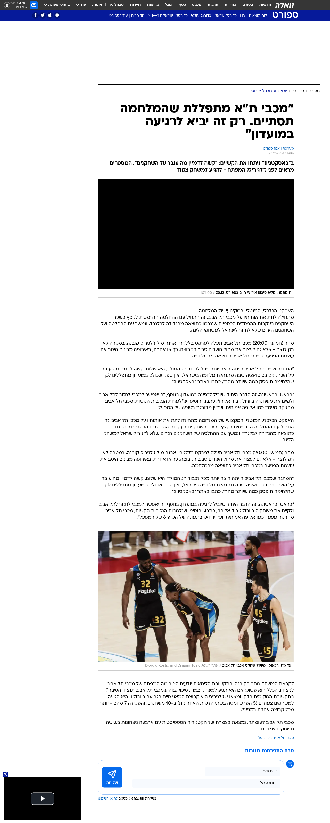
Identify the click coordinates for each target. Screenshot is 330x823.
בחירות (230, 5)
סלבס (196, 5)
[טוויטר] (42, 15)
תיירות (135, 5)
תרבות (213, 5)
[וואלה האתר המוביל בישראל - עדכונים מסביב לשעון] (284, 5)
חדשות (265, 5)
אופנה (97, 5)
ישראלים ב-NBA (160, 16)
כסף (182, 5)
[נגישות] (7, 5)
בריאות (153, 5)
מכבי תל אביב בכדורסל (276, 738)
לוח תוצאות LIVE (253, 16)
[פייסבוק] (35, 15)
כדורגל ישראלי (225, 16)
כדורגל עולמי (201, 16)
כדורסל (182, 16)
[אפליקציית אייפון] (50, 15)
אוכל (169, 5)
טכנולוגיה (116, 5)
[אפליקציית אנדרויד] (57, 15)
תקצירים (137, 16)
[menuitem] (262, 5)
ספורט (248, 5)
